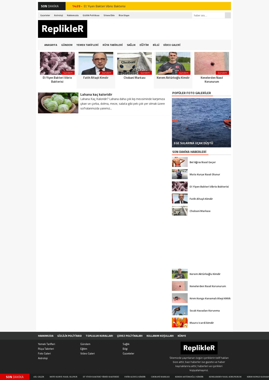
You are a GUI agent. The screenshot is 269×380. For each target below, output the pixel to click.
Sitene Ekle (109, 15)
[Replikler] (62, 29)
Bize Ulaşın (124, 15)
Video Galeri (87, 353)
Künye (182, 336)
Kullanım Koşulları (160, 336)
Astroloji (58, 15)
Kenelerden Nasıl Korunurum (216, 377)
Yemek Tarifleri (46, 344)
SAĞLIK (131, 45)
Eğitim (83, 349)
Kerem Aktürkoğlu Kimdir (180, 377)
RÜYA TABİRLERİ (113, 45)
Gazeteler (45, 15)
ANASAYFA (50, 45)
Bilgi (125, 349)
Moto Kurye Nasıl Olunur (54, 377)
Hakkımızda (73, 15)
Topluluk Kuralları (99, 336)
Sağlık (126, 344)
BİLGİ (156, 45)
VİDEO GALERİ (171, 45)
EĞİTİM (144, 45)
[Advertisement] (159, 29)
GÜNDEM (66, 45)
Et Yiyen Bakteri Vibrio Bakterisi (104, 6)
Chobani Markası (151, 377)
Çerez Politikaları (130, 336)
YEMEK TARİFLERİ (87, 45)
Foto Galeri (44, 353)
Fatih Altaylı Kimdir (125, 377)
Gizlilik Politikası (91, 15)
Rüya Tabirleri (46, 349)
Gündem (85, 344)
